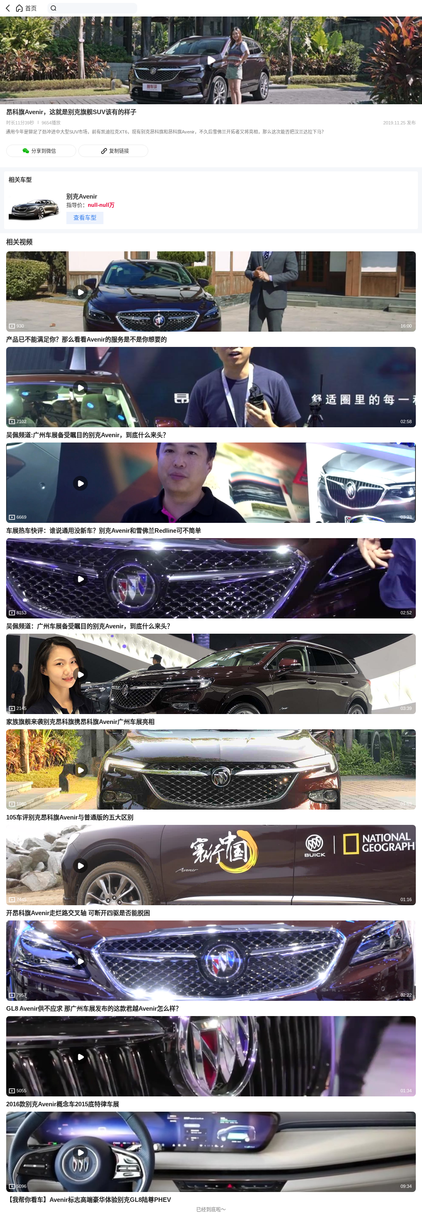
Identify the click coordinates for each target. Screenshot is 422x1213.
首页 (31, 8)
